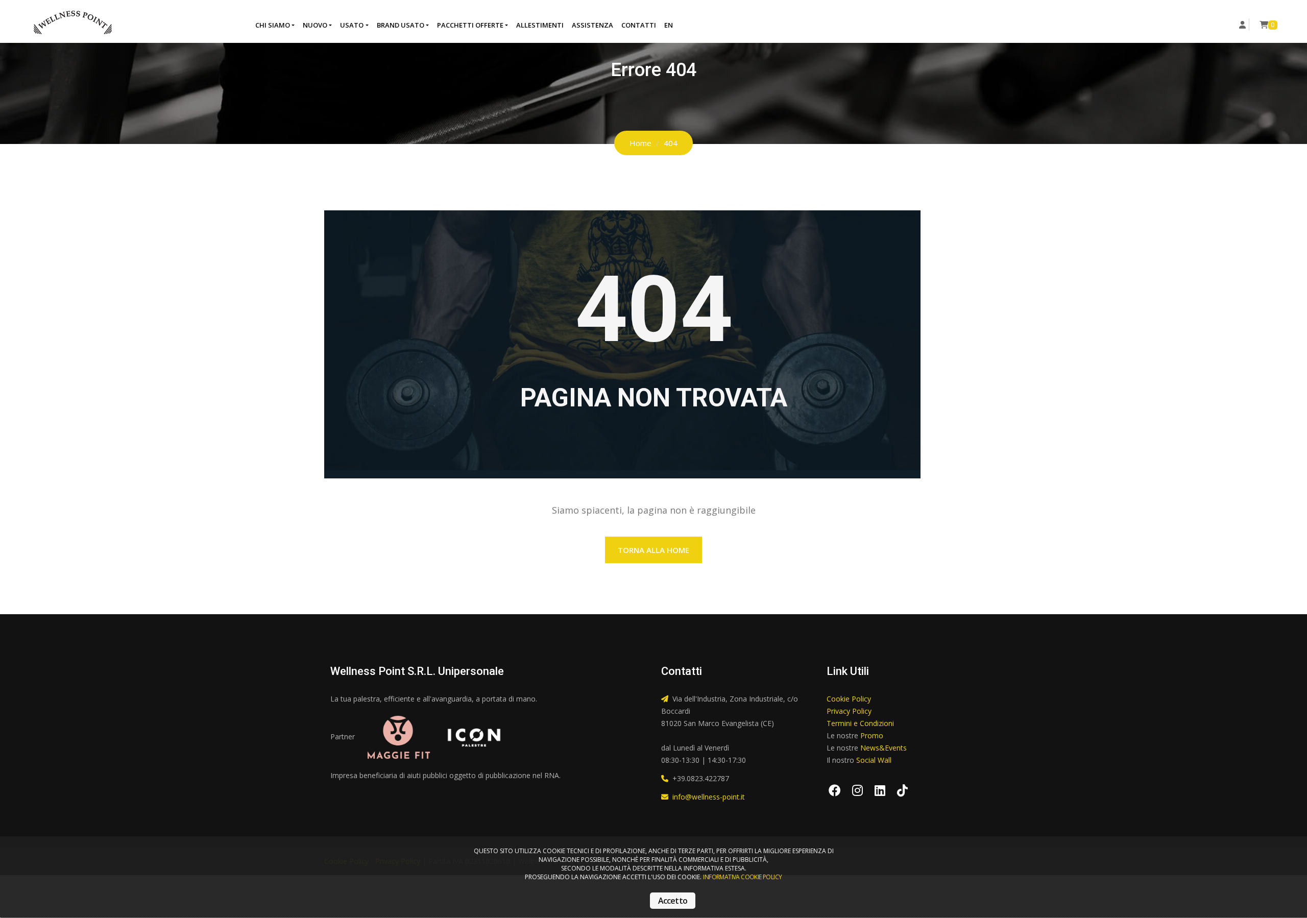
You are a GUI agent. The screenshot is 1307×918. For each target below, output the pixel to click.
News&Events (883, 748)
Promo (871, 735)
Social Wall (873, 760)
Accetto (672, 900)
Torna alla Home (653, 550)
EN (668, 25)
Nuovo (315, 25)
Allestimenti (540, 25)
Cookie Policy (849, 699)
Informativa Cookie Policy (742, 877)
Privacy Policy (849, 711)
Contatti (638, 25)
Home (640, 143)
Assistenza (592, 25)
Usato (352, 25)
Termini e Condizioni (860, 723)
